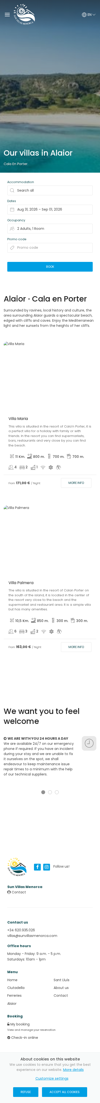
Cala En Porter (15, 163)
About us (61, 987)
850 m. (43, 620)
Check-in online (24, 1037)
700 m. (58, 456)
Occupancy (16, 220)
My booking (19, 1024)
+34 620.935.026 (21, 930)
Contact (18, 892)
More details (73, 1069)
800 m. (39, 456)
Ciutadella (16, 987)
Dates (11, 201)
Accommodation (20, 182)
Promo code (16, 239)
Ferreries (14, 995)
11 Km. (20, 456)
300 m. (62, 620)
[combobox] (50, 209)
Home (12, 980)
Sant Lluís (61, 980)
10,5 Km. (22, 620)
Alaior (12, 1003)
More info (76, 483)
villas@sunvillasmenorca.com (32, 935)
